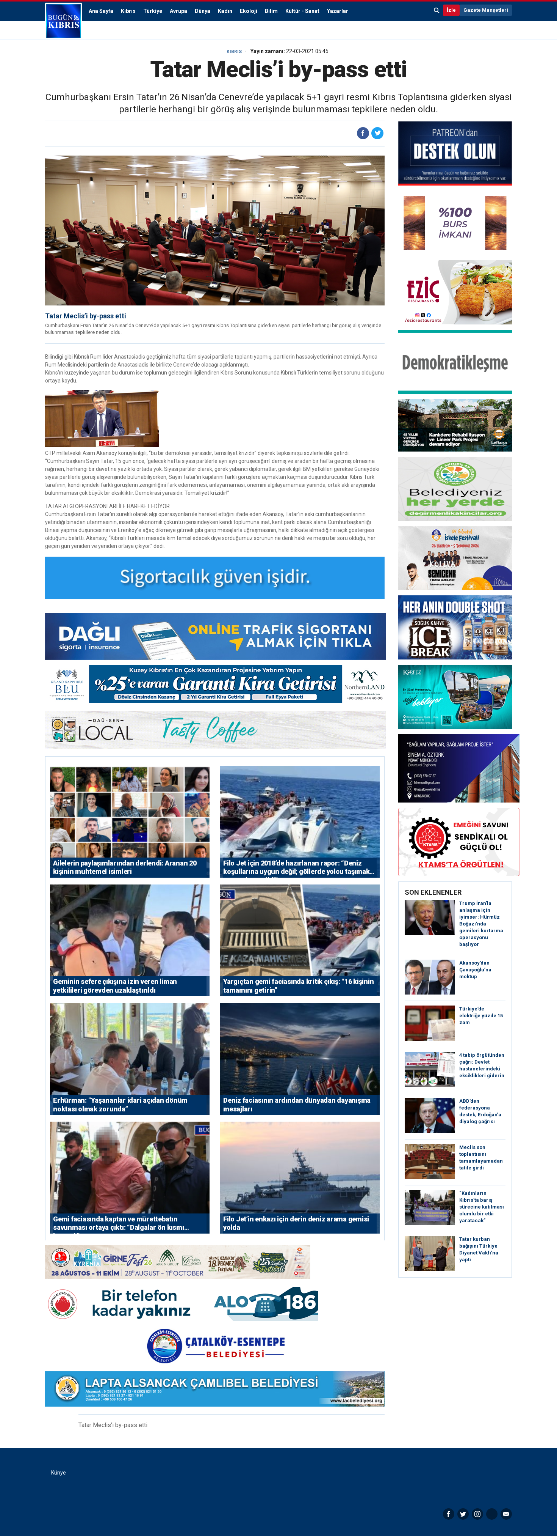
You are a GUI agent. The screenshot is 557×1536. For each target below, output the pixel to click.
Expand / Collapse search (436, 10)
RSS (492, 1514)
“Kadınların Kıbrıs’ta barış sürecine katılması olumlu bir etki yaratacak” (481, 1206)
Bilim (271, 11)
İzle (451, 10)
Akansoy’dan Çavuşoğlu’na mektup (475, 969)
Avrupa (178, 11)
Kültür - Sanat (302, 11)
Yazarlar (337, 11)
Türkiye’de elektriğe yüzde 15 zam (481, 1015)
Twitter (463, 1514)
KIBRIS (234, 51)
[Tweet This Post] (377, 133)
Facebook (448, 1514)
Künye (58, 1473)
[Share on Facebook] (363, 133)
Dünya (202, 11)
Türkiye (152, 11)
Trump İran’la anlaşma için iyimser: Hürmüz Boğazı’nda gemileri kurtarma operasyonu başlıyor (481, 923)
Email (506, 1514)
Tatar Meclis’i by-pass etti (85, 316)
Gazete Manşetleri (485, 10)
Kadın (225, 11)
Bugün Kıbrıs (63, 21)
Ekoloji (248, 11)
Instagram (477, 1514)
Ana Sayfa (101, 11)
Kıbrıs (128, 11)
